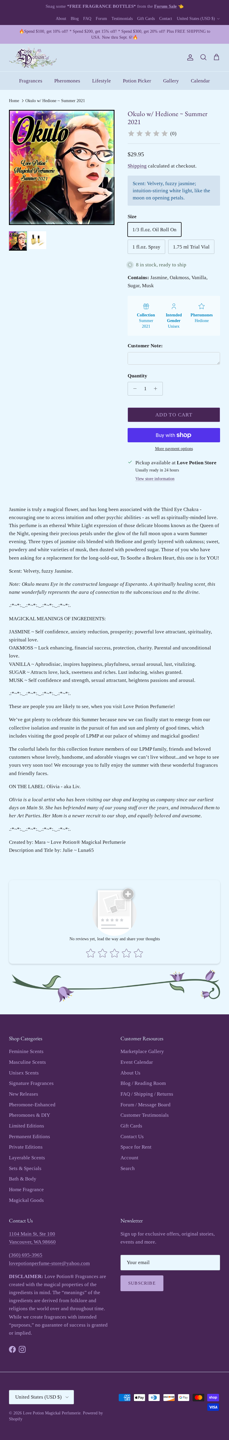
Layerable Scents (27, 1158)
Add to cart (173, 415)
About (61, 18)
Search (127, 1168)
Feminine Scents (26, 1051)
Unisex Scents (24, 1073)
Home (14, 101)
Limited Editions (26, 1126)
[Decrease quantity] (133, 388)
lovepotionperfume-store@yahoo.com (49, 1263)
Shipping (137, 166)
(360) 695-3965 (25, 1255)
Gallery (171, 81)
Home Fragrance (26, 1189)
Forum (101, 18)
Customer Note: (145, 346)
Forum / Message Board (145, 1105)
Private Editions (26, 1147)
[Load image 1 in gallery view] (61, 167)
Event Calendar (136, 1062)
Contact (165, 18)
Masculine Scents (27, 1062)
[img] (148, 133)
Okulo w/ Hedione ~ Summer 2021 (55, 101)
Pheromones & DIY (29, 1115)
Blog (75, 18)
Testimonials (122, 18)
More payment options (174, 448)
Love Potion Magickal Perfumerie (52, 1413)
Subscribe (142, 1283)
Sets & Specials (25, 1168)
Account (129, 1158)
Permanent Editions (29, 1136)
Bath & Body (22, 1179)
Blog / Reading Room (143, 1083)
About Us (130, 1073)
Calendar (200, 81)
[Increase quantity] (157, 388)
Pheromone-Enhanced (32, 1105)
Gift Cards (146, 18)
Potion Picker (137, 81)
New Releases (23, 1094)
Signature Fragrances (31, 1083)
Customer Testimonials (144, 1115)
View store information (154, 479)
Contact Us (132, 1136)
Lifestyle (101, 81)
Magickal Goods (26, 1200)
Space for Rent (135, 1147)
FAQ (87, 18)
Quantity (137, 376)
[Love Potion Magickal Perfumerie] (33, 57)
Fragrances (30, 81)
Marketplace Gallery (142, 1051)
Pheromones (67, 81)
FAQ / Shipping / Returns (146, 1094)
